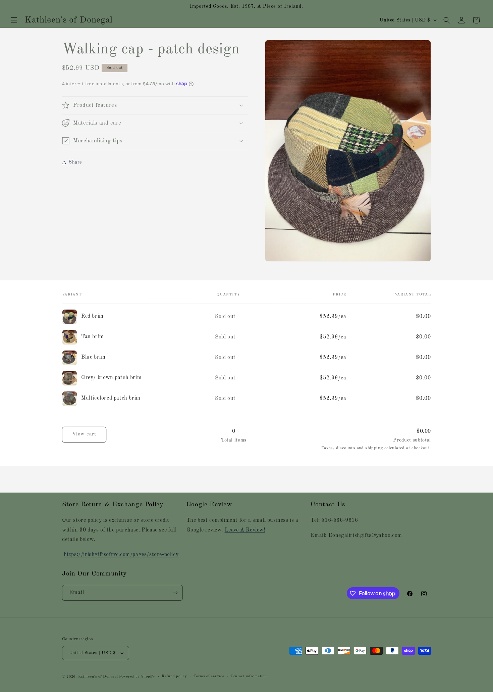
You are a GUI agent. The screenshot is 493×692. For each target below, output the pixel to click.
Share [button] (75, 162)
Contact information (249, 676)
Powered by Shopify (137, 677)
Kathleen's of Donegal (98, 677)
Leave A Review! (245, 530)
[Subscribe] (175, 593)
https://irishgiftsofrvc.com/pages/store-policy (121, 554)
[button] (14, 20)
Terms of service (209, 676)
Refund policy (174, 676)
